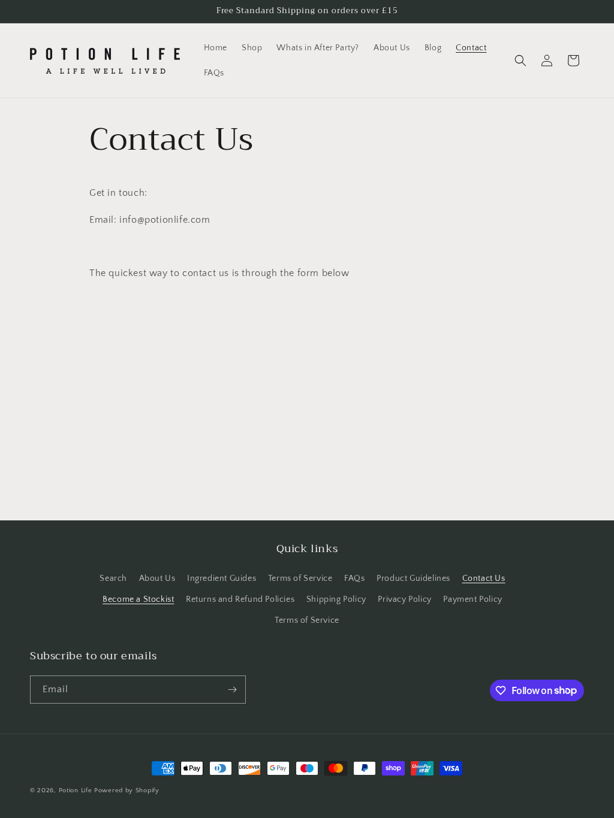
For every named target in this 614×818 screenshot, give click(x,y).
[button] (520, 60)
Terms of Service (300, 578)
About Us (157, 578)
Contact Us (483, 578)
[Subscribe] (232, 689)
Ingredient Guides (221, 578)
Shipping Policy (336, 599)
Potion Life (75, 790)
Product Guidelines (413, 578)
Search (113, 578)
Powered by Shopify (126, 790)
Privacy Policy (404, 599)
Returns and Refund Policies (240, 599)
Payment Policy (472, 599)
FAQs (354, 578)
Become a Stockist (138, 599)
